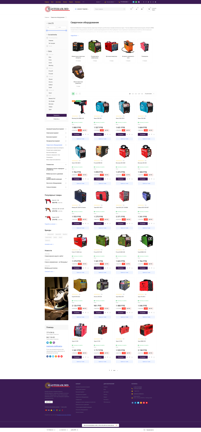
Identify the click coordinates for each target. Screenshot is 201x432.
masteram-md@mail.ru (54, 346)
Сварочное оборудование (54, 145)
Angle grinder (50, 234)
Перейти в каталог (50, 224)
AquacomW (58, 234)
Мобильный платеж (51, 268)
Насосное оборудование (53, 183)
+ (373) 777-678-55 (138, 387)
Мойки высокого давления (54, 174)
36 (135, 93)
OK (116, 425)
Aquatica (65, 234)
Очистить (56, 119)
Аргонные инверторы (51, 152)
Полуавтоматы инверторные (53, 150)
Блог (105, 389)
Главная (47, 17)
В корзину (76, 134)
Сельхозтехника (51, 187)
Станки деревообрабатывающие (54, 178)
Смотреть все (49, 271)
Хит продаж (52, 43)
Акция (50, 46)
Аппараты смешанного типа (53, 154)
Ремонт (105, 397)
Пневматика (50, 164)
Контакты (106, 399)
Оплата (105, 394)
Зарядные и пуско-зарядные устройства (55, 169)
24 (129, 93)
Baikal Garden (48, 237)
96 (142, 93)
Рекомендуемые (53, 37)
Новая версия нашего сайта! (54, 256)
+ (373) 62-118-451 (138, 388)
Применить (56, 115)
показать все (48, 244)
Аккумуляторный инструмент (55, 129)
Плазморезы (49, 157)
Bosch (60, 237)
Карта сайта (64, 406)
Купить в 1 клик (80, 138)
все (114, 370)
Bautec (55, 237)
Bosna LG (47, 240)
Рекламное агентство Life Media (64, 414)
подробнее (74, 35)
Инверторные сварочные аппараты (55, 147)
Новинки (51, 40)
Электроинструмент (52, 133)
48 (139, 93)
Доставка (106, 392)
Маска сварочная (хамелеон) (53, 159)
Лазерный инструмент (53, 141)
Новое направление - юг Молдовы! (56, 262)
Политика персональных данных (52, 406)
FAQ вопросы (107, 402)
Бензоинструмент (51, 137)
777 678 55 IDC (124, 2)
